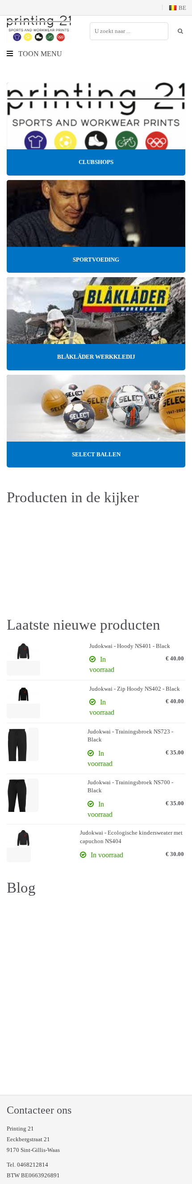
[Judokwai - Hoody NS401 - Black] (23, 659)
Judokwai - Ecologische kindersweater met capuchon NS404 (131, 836)
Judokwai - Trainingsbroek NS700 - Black (130, 786)
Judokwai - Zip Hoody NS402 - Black (134, 688)
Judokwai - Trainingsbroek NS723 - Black (130, 735)
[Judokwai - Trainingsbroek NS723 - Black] (22, 744)
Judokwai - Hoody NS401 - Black (129, 646)
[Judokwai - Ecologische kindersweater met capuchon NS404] (19, 845)
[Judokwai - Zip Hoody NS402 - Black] (23, 701)
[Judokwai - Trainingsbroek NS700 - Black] (22, 795)
